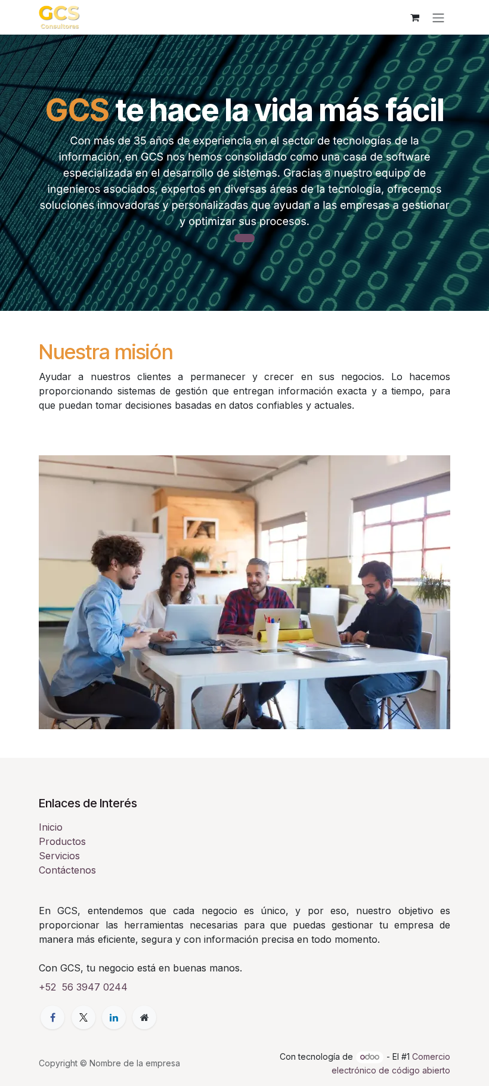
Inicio (51, 827)
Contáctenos (67, 870)
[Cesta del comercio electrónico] (414, 17)
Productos (62, 841)
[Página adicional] (144, 1017)
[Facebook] (52, 1017)
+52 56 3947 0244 (83, 987)
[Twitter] (83, 1017)
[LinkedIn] (114, 1017)
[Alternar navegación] (438, 17)
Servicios (59, 856)
